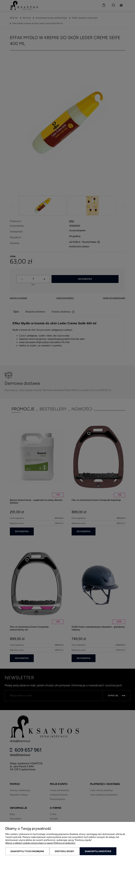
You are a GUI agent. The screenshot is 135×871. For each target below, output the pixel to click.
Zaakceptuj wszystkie (98, 851)
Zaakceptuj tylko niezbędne (27, 851)
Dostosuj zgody (64, 851)
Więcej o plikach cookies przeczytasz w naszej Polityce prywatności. (40, 843)
